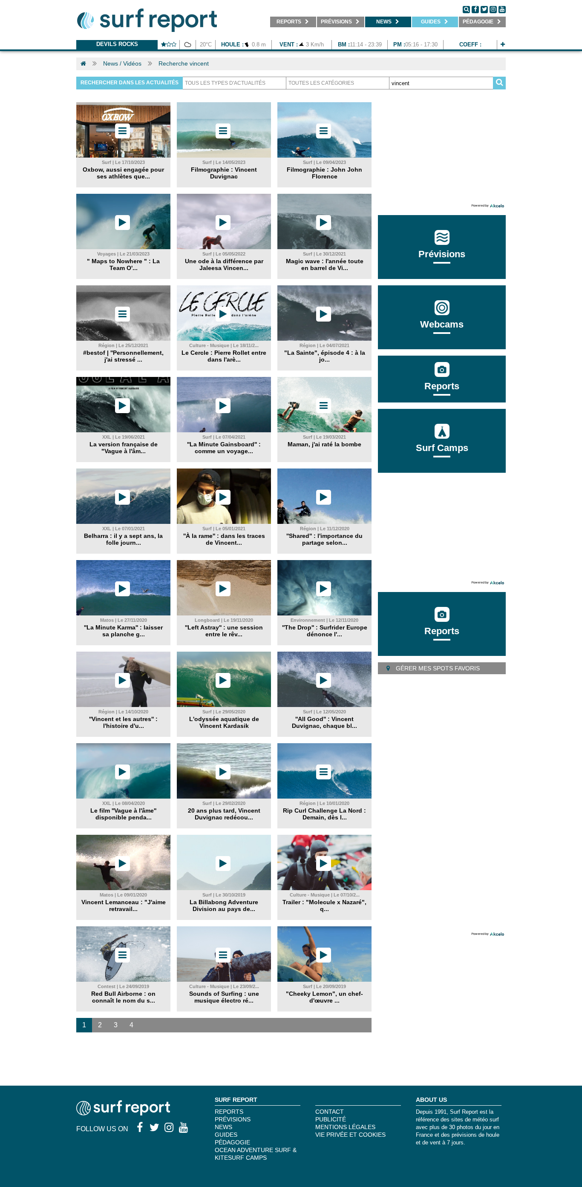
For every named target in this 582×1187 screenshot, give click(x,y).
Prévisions (233, 1119)
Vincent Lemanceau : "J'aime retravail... (123, 905)
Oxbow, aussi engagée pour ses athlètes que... (123, 173)
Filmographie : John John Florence (324, 173)
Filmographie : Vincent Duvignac (224, 173)
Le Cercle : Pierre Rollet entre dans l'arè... (224, 356)
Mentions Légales (345, 1127)
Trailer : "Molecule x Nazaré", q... (324, 905)
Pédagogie (232, 1142)
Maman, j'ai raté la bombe (324, 444)
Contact (329, 1111)
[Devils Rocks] (503, 44)
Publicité (330, 1119)
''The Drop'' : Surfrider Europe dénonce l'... (324, 631)
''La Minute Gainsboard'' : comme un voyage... (224, 447)
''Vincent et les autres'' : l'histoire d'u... (123, 722)
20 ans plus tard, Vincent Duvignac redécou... (224, 814)
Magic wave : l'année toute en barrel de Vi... (324, 264)
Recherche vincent (183, 63)
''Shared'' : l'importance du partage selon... (324, 539)
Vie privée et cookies (350, 1134)
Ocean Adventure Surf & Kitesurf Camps (256, 1154)
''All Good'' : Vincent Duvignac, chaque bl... (324, 722)
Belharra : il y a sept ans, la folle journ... (123, 539)
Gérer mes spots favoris (437, 668)
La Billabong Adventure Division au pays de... (224, 905)
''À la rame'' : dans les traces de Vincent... (224, 539)
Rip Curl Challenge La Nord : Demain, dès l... (324, 814)
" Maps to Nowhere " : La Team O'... (123, 264)
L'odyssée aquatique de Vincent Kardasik (224, 722)
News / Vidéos (122, 63)
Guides (226, 1134)
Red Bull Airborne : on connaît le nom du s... (123, 997)
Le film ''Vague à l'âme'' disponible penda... (123, 814)
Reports (441, 386)
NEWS (223, 1127)
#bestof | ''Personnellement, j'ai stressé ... (123, 356)
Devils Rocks (117, 44)
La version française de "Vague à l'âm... (123, 447)
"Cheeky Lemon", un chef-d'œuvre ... (324, 997)
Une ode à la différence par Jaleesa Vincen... (224, 264)
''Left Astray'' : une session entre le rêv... (224, 631)
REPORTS (229, 1111)
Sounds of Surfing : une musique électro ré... (224, 997)
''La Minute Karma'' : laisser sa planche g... (123, 631)
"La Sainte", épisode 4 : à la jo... (324, 356)
